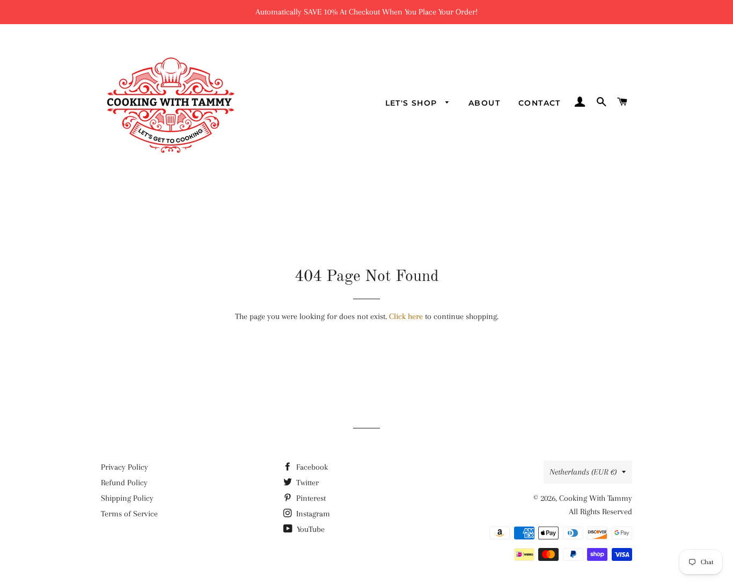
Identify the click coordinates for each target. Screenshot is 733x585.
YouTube (310, 529)
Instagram (312, 514)
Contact (539, 103)
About (484, 103)
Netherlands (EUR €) (583, 472)
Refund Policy (124, 482)
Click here (406, 316)
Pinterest (310, 498)
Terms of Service (129, 514)
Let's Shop (412, 103)
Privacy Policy (124, 467)
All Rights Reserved (600, 511)
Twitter (306, 482)
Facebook (311, 467)
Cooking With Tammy (595, 498)
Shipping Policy (127, 498)
